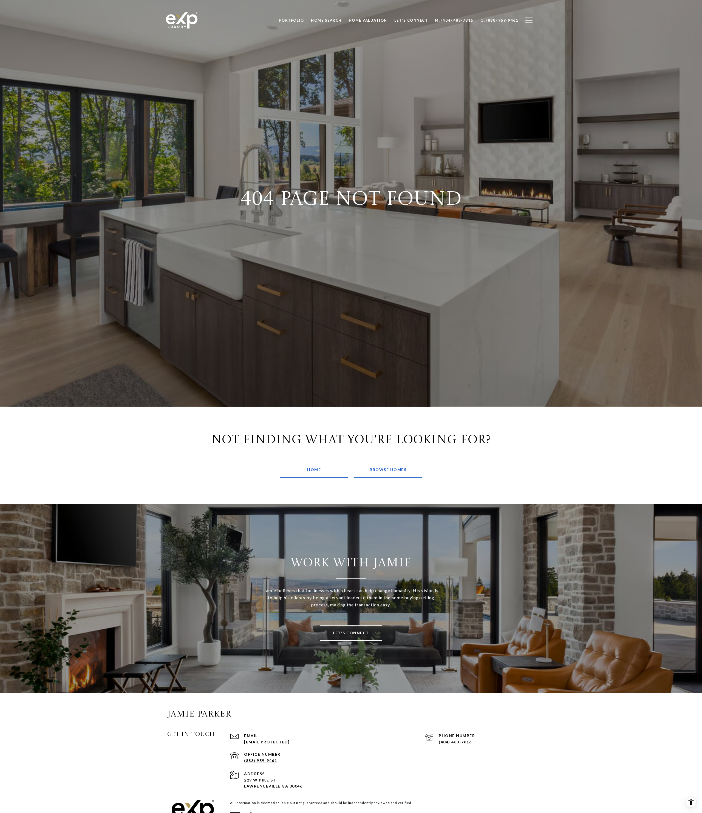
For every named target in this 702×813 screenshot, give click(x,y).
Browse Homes (388, 469)
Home (314, 469)
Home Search (326, 20)
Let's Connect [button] (351, 633)
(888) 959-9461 (260, 760)
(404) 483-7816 (455, 742)
